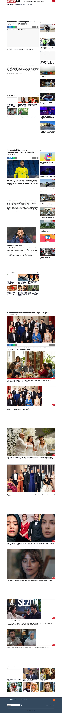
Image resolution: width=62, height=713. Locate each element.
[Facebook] (8, 27)
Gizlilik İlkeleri (21, 699)
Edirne (35, 1)
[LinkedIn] (12, 27)
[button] (33, 27)
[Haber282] (13, 1)
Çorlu (38, 1)
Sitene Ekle (25, 699)
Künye (13, 699)
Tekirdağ (26, 1)
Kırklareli (30, 1)
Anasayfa (9, 4)
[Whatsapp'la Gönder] (14, 27)
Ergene (42, 1)
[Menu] (54, 1)
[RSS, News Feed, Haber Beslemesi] (54, 700)
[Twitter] (10, 27)
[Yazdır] (16, 27)
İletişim (16, 699)
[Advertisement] (31, 12)
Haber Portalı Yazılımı (32, 710)
